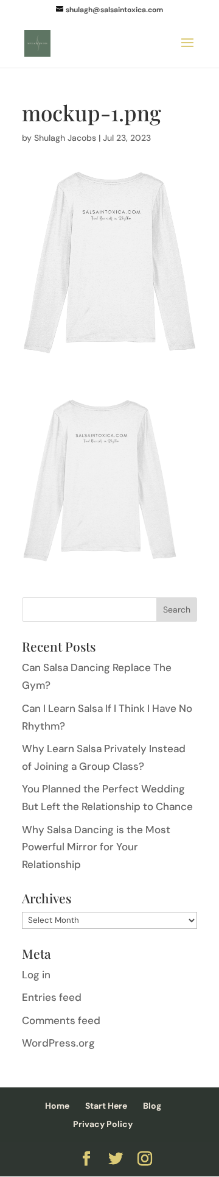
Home (57, 1105)
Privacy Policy (103, 1123)
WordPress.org (58, 1043)
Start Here (106, 1105)
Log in (36, 974)
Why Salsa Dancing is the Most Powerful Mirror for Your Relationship (96, 847)
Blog (152, 1105)
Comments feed (61, 1020)
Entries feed (52, 997)
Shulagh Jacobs (65, 137)
